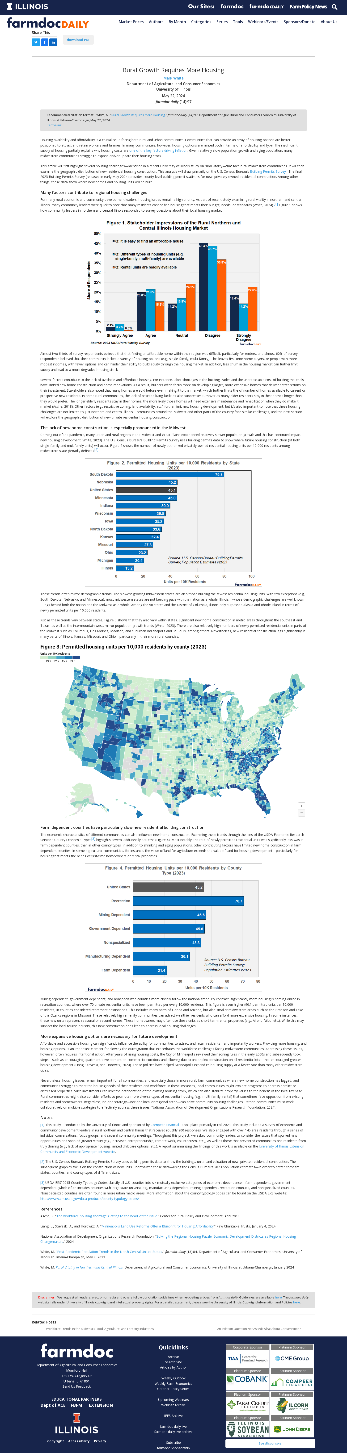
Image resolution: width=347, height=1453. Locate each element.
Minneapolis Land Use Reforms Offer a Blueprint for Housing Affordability (158, 1226)
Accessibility (79, 1441)
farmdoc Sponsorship (173, 1448)
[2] (42, 1161)
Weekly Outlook (173, 1378)
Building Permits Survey (268, 171)
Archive (173, 1356)
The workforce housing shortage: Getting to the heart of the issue (106, 1216)
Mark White (174, 78)
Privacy (100, 1441)
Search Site (173, 1362)
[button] (36, 42)
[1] (42, 1124)
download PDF (78, 40)
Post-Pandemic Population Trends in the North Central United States (109, 1251)
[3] (42, 1182)
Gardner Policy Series (173, 1388)
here (278, 1297)
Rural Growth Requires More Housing (138, 115)
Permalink (54, 125)
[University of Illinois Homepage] (77, 1423)
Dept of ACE (53, 1405)
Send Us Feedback (77, 1386)
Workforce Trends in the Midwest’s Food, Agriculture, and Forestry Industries (100, 1329)
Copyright (55, 1441)
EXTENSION (101, 1405)
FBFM (77, 1405)
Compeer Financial (165, 1124)
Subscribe (173, 1442)
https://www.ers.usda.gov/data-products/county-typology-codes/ (89, 1198)
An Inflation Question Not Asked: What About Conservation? (259, 1329)
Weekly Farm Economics (173, 1383)
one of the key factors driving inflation (158, 150)
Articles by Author (173, 1367)
